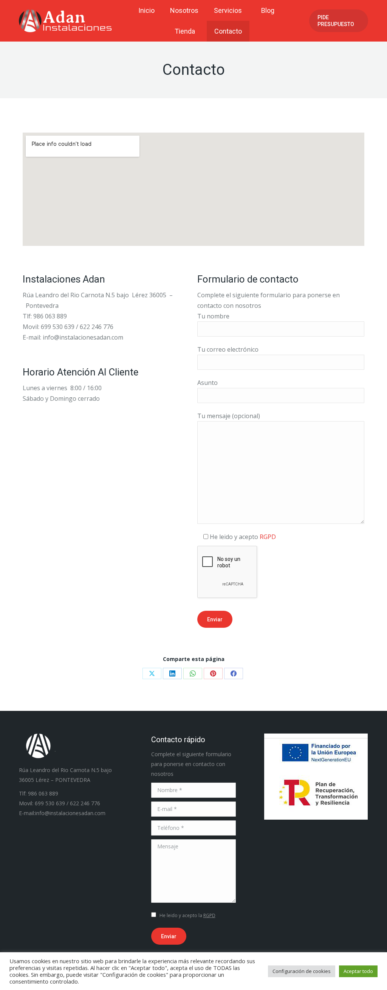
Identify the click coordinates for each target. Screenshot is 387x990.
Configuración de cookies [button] (301, 971)
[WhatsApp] (192, 673)
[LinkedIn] (172, 673)
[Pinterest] (213, 673)
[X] (151, 673)
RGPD (268, 537)
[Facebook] (233, 673)
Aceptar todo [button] (358, 971)
